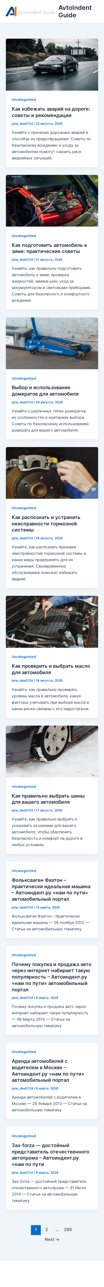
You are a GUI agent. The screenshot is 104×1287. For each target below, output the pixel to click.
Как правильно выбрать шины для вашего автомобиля (48, 799)
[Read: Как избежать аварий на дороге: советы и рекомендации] (52, 64)
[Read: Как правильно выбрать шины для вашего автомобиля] (52, 751)
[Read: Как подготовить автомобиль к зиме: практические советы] (52, 200)
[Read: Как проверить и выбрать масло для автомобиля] (52, 621)
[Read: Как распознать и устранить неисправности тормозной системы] (52, 472)
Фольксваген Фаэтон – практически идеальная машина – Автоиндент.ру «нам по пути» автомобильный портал (51, 889)
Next (52, 1239)
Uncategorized (24, 100)
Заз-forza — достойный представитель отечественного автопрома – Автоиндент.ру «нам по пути (50, 1154)
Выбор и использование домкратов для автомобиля (45, 390)
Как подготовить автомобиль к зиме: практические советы (49, 248)
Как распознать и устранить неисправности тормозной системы (46, 523)
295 (68, 1229)
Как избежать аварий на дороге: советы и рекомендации (51, 112)
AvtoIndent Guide (75, 11)
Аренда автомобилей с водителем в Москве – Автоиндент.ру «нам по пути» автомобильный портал (48, 1070)
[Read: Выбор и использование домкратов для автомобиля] (52, 343)
